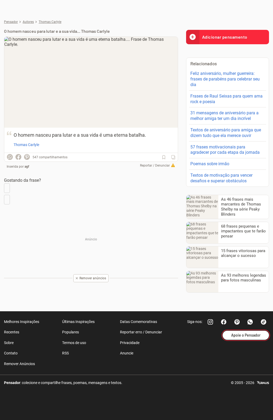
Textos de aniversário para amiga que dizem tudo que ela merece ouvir (225, 132)
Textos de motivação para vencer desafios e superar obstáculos (221, 178)
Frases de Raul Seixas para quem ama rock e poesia (226, 99)
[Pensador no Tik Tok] (263, 322)
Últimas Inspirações (78, 322)
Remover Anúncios (19, 364)
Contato (11, 353)
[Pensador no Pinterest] (237, 322)
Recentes (11, 332)
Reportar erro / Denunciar (141, 332)
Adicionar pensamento (224, 36)
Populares (70, 332)
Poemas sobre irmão (209, 163)
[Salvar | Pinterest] (27, 157)
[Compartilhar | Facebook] (18, 157)
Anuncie (126, 353)
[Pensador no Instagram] (210, 322)
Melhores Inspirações (21, 322)
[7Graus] (263, 382)
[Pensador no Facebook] (223, 322)
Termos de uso (74, 343)
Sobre (9, 343)
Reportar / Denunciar (155, 165)
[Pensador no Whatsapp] (250, 322)
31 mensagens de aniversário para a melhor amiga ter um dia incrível (224, 115)
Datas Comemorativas (138, 322)
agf (27, 166)
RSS (65, 353)
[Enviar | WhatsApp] (10, 157)
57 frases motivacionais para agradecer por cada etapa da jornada (225, 149)
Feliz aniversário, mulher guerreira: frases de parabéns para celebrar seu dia (225, 79)
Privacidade (129, 343)
